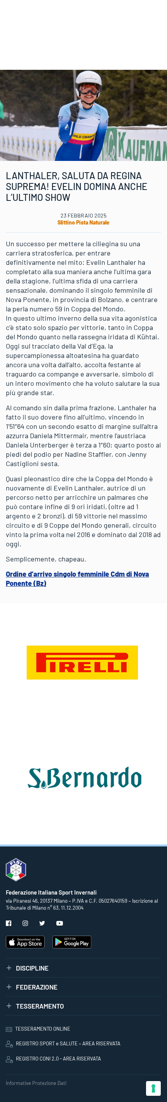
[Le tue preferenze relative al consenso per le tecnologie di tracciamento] (153, 1088)
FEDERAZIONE (36, 987)
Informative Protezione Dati (36, 1083)
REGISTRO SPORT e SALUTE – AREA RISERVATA (68, 1043)
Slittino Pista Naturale (83, 222)
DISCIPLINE (32, 968)
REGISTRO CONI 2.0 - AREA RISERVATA (58, 1058)
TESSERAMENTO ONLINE (42, 1029)
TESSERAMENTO (40, 1006)
